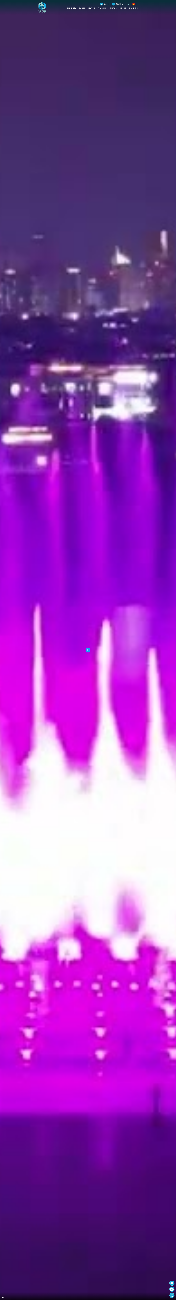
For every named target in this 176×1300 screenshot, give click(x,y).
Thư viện (102, 8)
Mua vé (91, 8)
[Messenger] (171, 1283)
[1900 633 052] (171, 1295)
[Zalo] (171, 1289)
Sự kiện (82, 8)
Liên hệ (122, 8)
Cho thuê (133, 8)
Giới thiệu (71, 8)
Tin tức (113, 8)
